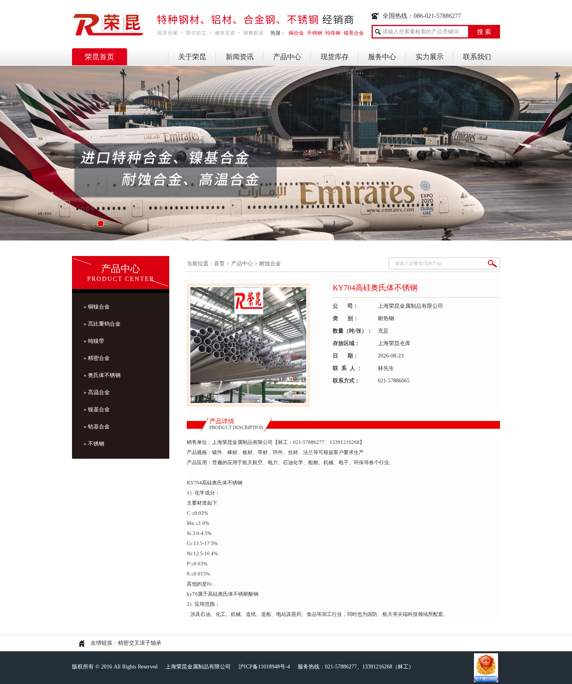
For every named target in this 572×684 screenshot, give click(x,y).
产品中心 (287, 57)
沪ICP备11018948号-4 (264, 667)
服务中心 (382, 57)
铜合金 (296, 33)
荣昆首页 (99, 57)
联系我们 (477, 57)
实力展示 (430, 57)
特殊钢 (332, 33)
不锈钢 (314, 33)
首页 (219, 264)
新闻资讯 (240, 57)
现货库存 (335, 57)
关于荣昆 (192, 57)
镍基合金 (354, 33)
